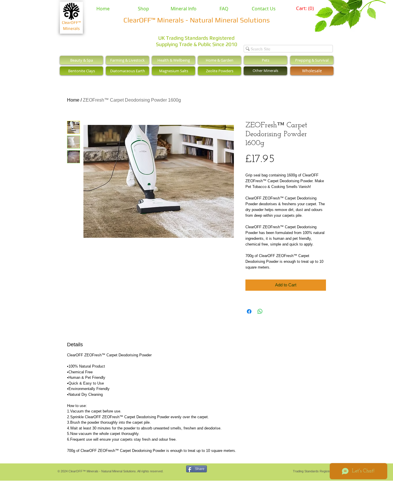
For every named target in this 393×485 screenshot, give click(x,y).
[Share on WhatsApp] (260, 311)
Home (73, 100)
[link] (305, 8)
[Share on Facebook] (249, 311)
